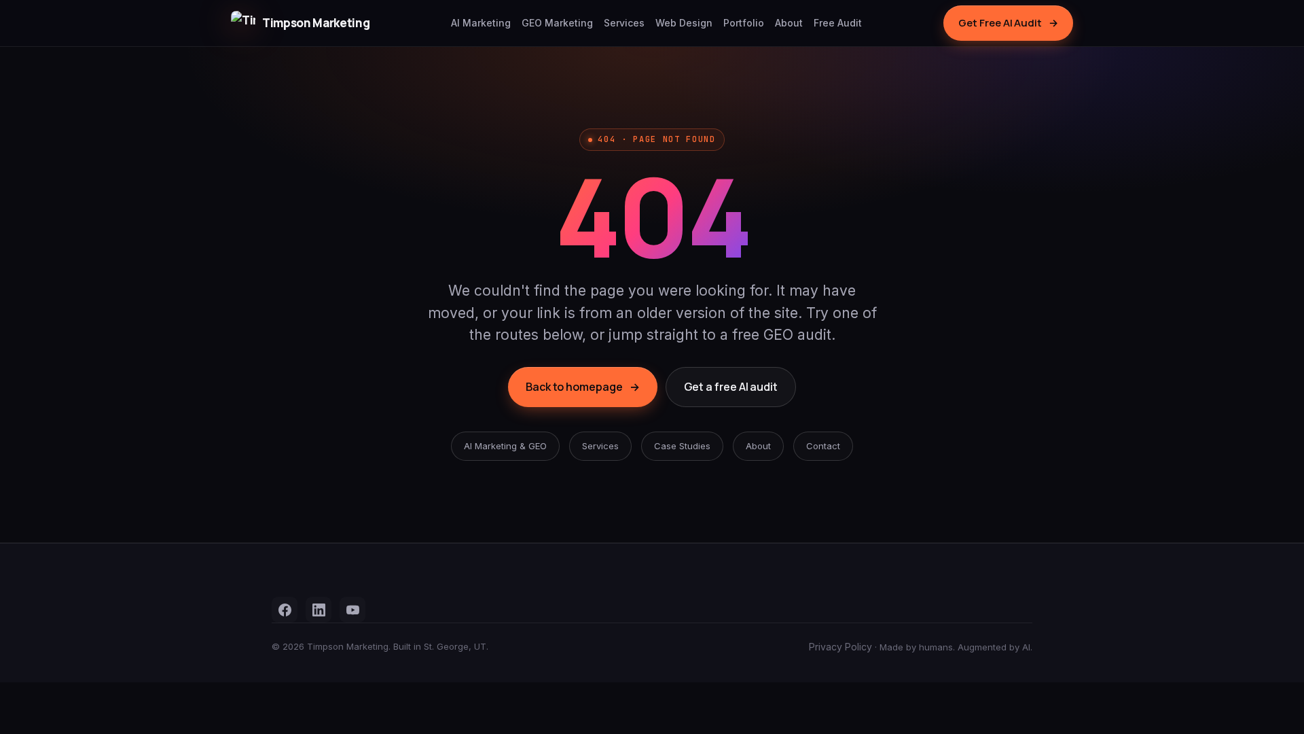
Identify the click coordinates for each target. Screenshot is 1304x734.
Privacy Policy (840, 646)
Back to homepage (583, 386)
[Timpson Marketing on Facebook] (284, 610)
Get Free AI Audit (1008, 23)
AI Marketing (481, 23)
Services (624, 23)
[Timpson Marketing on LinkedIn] (318, 610)
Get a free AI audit (731, 386)
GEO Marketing (557, 23)
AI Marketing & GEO (505, 445)
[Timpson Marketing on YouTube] (352, 610)
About (789, 23)
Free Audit (838, 23)
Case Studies (682, 445)
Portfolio (743, 23)
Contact (823, 445)
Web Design (683, 23)
